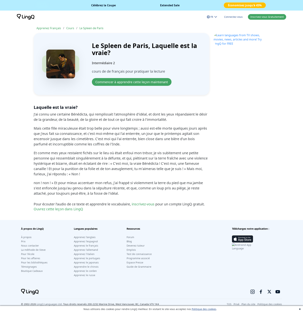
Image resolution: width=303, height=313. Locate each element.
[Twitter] (269, 292)
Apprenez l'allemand (86, 249)
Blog (129, 241)
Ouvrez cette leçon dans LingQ (58, 209)
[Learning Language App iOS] (242, 238)
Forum (130, 237)
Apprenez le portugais (87, 258)
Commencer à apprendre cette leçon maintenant (131, 82)
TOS (229, 304)
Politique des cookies (204, 309)
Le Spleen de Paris (91, 28)
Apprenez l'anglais (85, 237)
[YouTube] (278, 292)
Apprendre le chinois (86, 266)
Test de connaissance (139, 254)
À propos (26, 237)
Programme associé (138, 258)
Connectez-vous (233, 16)
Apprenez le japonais (86, 262)
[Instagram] (252, 292)
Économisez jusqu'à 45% (245, 5)
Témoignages (29, 266)
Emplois (131, 249)
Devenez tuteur (136, 245)
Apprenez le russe (84, 275)
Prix (23, 241)
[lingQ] (25, 17)
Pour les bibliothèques (34, 262)
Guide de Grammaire (139, 266)
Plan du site (248, 304)
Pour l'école (27, 254)
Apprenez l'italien (84, 254)
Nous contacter (30, 245)
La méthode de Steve (33, 249)
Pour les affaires (30, 258)
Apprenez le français (86, 245)
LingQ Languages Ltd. (49, 304)
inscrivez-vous (143, 204)
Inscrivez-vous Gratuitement (267, 16)
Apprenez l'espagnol (86, 241)
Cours (70, 28)
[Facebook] (261, 292)
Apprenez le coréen (85, 271)
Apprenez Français (48, 28)
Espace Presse (135, 262)
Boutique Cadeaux (32, 271)
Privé (236, 304)
